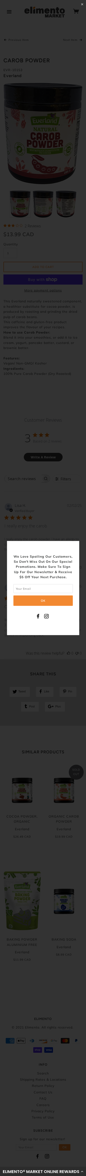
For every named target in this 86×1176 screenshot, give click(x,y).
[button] (43, 1171)
